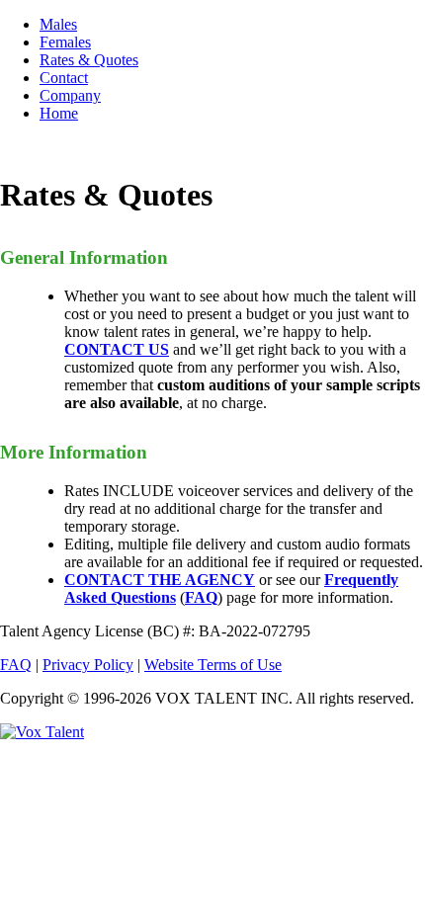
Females (65, 42)
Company (70, 95)
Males (58, 24)
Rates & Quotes (89, 59)
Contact (64, 77)
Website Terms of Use (213, 664)
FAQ (16, 664)
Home (59, 113)
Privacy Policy (87, 664)
